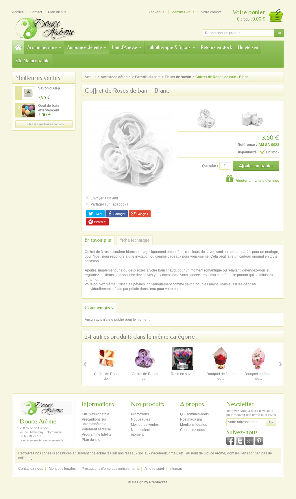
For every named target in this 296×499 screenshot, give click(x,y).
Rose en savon (183, 374)
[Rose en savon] (182, 358)
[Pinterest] (259, 441)
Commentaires (99, 308)
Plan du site (91, 440)
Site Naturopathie (32, 60)
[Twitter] (240, 441)
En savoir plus (98, 240)
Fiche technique (134, 240)
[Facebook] (230, 441)
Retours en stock (216, 47)
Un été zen (248, 47)
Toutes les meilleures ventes (44, 124)
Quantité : (210, 166)
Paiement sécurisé (96, 429)
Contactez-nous (192, 430)
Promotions (140, 414)
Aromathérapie (42, 47)
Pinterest (99, 222)
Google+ (142, 214)
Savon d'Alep (49, 88)
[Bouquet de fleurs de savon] (220, 358)
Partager (118, 214)
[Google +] (249, 441)
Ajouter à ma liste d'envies (257, 181)
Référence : (247, 145)
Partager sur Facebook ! (109, 204)
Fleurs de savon (178, 77)
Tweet (97, 214)
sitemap (176, 469)
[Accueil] (18, 47)
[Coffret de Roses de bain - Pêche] (107, 358)
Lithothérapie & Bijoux (168, 47)
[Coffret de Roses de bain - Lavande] (144, 358)
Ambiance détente (84, 47)
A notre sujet (154, 469)
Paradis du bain (147, 77)
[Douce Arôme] (52, 28)
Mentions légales (193, 425)
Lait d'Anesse (124, 47)
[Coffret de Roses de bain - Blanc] (205, 118)
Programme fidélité (97, 434)
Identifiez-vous (182, 12)
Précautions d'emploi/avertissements (110, 469)
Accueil (90, 77)
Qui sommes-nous (194, 414)
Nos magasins (191, 419)
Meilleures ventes (37, 78)
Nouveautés (140, 419)
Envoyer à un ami (104, 198)
